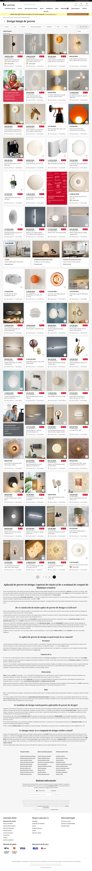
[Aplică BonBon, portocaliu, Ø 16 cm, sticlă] (35, 285)
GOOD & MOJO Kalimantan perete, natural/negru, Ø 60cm (13, 464)
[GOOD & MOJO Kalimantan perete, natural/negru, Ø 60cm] (13, 454)
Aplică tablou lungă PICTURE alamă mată (79, 294)
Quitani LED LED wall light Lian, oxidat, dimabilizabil (12, 329)
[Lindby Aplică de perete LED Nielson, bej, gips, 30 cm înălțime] (35, 86)
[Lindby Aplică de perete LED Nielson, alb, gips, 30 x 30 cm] (78, 386)
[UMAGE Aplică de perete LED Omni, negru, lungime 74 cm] (13, 51)
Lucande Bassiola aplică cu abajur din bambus (34, 498)
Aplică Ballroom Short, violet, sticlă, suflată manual (35, 362)
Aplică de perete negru (26, 774)
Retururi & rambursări (8, 828)
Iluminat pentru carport (62, 758)
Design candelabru (42, 764)
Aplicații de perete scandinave (28, 756)
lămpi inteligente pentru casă (10, 698)
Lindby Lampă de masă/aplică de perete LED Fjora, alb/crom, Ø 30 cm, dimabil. (12, 130)
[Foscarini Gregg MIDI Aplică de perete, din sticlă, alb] (13, 386)
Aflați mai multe (67, 264)
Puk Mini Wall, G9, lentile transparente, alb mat (10, 294)
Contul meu (6, 835)
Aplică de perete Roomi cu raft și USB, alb (34, 397)
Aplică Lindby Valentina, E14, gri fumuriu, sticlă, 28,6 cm (78, 329)
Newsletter (35, 821)
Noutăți (34, 830)
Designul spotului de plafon (45, 766)
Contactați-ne (8, 433)
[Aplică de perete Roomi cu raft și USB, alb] (35, 386)
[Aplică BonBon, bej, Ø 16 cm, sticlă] (57, 386)
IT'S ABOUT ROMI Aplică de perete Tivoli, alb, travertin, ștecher (56, 95)
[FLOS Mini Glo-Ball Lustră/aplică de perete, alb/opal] (78, 154)
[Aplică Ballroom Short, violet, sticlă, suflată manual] (35, 353)
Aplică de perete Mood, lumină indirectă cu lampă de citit (34, 465)
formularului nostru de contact (43, 806)
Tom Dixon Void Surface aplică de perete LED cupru (56, 294)
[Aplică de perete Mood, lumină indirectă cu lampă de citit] (35, 454)
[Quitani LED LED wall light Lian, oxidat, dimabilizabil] (13, 319)
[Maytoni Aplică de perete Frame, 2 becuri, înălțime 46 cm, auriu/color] (78, 51)
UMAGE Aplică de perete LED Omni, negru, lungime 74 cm (11, 60)
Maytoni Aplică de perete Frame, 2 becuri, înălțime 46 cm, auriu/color (78, 59)
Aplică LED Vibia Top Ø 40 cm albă (78, 565)
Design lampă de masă (43, 760)
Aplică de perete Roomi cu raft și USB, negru (12, 164)
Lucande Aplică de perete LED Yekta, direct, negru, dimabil (12, 566)
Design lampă (41, 770)
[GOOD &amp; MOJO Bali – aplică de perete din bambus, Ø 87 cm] (78, 454)
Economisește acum (51, 14)
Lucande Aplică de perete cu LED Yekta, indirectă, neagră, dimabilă (56, 431)
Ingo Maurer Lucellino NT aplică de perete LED (78, 96)
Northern (47, 657)
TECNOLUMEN (56, 595)
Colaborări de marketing (38, 823)
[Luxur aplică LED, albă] (78, 420)
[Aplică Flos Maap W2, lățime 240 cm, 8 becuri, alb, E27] (35, 556)
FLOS (13, 741)
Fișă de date (10, 63)
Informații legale (65, 826)
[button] (21, 52)
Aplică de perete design (26, 764)
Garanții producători (8, 840)
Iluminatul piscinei (60, 762)
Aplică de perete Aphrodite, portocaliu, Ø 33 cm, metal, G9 (77, 129)
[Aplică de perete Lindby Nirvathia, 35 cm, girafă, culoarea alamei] (35, 120)
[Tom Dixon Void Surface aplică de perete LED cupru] (57, 285)
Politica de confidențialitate (68, 823)
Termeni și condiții (65, 821)
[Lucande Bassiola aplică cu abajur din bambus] (35, 488)
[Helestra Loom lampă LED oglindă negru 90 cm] (35, 522)
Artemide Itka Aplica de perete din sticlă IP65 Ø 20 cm (13, 233)
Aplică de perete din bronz (27, 772)
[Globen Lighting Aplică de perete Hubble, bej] (57, 488)
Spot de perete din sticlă (26, 770)
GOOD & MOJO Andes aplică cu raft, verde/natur (78, 531)
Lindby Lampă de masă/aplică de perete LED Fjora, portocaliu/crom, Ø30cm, (57, 60)
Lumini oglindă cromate (26, 760)
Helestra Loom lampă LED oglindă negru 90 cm (35, 532)
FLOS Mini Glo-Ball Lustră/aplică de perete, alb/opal (79, 164)
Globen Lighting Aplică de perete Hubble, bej (56, 497)
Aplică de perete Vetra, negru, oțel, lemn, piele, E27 (57, 129)
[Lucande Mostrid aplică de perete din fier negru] (57, 522)
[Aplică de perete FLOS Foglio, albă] (57, 154)
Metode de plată (7, 830)
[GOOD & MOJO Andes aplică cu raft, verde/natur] (78, 522)
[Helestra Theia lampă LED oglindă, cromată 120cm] (57, 353)
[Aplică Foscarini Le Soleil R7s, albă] (35, 319)
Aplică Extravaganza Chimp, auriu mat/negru (78, 363)
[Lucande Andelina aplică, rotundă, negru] (13, 488)
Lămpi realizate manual (62, 766)
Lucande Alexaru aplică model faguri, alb (55, 566)
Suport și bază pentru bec (62, 768)
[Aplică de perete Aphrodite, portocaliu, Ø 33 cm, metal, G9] (78, 120)
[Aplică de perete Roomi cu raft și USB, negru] (13, 154)
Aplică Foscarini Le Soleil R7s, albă (35, 328)
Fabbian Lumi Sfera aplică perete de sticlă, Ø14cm (56, 465)
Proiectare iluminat (37, 828)
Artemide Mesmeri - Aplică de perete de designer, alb (33, 431)
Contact (5, 837)
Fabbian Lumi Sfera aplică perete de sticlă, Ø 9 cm (12, 532)
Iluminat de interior (9, 17)
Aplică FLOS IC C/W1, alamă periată (57, 232)
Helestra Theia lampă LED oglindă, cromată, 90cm (78, 233)
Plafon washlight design (44, 758)
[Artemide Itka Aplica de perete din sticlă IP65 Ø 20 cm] (13, 223)
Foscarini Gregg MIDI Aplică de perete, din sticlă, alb (12, 397)
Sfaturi (39, 833)
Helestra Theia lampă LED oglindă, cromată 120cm (56, 363)
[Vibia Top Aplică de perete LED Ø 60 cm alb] (78, 188)
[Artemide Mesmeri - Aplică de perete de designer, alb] (35, 420)
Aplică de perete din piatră (27, 762)
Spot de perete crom (25, 768)
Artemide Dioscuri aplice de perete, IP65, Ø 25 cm (35, 198)
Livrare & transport (8, 833)
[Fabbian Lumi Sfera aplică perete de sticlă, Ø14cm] (57, 454)
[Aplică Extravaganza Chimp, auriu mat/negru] (78, 353)
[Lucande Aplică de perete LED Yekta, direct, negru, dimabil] (13, 556)
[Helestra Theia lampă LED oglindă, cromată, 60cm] (13, 353)
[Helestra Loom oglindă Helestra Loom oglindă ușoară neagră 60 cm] (35, 223)
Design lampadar (42, 768)
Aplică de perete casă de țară (27, 758)
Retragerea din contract (9, 821)
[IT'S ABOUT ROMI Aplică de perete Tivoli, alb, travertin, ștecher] (57, 86)
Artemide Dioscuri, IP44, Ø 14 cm (34, 163)
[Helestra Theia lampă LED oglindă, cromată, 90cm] (78, 223)
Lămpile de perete (17, 17)
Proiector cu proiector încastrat (46, 762)
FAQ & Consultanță (8, 823)
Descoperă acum (9, 264)
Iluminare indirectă (60, 770)
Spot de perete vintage (26, 766)
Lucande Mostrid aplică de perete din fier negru (56, 532)
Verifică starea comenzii (9, 826)
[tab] (7, 26)
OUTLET (84, 8)
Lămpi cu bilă (59, 774)
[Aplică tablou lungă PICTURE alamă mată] (78, 285)
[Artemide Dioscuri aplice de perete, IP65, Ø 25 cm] (35, 188)
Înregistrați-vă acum (10, 99)
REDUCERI (64, 8)
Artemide (20, 736)
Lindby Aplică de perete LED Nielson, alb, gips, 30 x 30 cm (77, 397)
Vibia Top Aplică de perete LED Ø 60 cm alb (78, 197)
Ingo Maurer (54, 657)
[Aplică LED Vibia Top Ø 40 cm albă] (78, 556)
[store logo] (9, 4)
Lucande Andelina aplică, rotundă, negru (13, 498)
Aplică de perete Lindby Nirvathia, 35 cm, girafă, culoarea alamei (34, 130)
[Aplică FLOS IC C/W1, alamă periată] (57, 223)
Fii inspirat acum (38, 264)
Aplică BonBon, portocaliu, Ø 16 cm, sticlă (34, 295)
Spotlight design (42, 772)
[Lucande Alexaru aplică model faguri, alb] (57, 556)
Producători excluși (54, 809)
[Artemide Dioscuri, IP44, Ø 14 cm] (35, 154)
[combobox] (44, 4)
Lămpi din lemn (60, 760)
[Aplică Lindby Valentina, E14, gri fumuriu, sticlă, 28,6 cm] (78, 319)
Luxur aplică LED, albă (75, 430)
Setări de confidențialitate (16, 861)
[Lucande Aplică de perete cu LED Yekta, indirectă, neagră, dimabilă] (57, 420)
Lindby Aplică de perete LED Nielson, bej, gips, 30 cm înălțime (34, 96)
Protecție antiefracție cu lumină (64, 764)
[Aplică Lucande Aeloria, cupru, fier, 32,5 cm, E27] (78, 488)
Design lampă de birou (43, 774)
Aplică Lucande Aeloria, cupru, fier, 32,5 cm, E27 (78, 498)
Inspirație (34, 833)
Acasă (4, 17)
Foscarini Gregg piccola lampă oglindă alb (55, 329)
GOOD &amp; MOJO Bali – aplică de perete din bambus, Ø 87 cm (78, 464)
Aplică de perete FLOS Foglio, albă (56, 163)
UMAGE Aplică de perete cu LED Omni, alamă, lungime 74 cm (34, 60)
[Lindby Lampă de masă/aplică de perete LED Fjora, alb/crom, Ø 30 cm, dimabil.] (13, 120)
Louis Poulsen (33, 739)
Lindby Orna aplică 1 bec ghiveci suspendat (12, 198)
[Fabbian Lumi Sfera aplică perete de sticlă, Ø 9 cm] (13, 522)
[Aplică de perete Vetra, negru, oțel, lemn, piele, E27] (57, 120)
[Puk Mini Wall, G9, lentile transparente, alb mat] (13, 285)
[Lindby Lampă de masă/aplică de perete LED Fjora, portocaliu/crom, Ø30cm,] (57, 51)
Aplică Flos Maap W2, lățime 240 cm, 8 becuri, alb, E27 (34, 566)
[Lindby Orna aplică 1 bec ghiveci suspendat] (13, 188)
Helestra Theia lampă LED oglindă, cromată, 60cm (13, 363)
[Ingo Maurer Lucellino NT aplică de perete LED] (78, 86)
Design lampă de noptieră (44, 756)
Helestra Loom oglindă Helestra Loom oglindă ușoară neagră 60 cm (35, 233)
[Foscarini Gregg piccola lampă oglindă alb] (57, 319)
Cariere (34, 826)
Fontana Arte (37, 650)
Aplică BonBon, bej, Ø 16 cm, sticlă (56, 396)
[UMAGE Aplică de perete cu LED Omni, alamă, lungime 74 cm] (35, 51)
